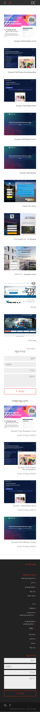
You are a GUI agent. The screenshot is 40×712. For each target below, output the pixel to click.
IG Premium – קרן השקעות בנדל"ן (24, 239)
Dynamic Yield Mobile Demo (26, 106)
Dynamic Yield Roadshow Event (25, 41)
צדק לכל (33, 307)
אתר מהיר (32, 634)
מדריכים (32, 639)
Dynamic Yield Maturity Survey (25, 139)
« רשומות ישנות (31, 349)
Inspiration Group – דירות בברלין (25, 274)
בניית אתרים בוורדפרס (28, 578)
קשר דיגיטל (31, 596)
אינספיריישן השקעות (29, 206)
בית (33, 604)
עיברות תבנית (22, 435)
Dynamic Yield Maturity (28, 173)
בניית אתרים (31, 613)
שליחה (21, 391)
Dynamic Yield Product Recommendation (22, 72)
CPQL (31, 628)
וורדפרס (33, 435)
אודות (33, 643)
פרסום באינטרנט (30, 587)
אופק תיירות (32, 340)
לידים (33, 583)
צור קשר (32, 591)
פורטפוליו (32, 608)
